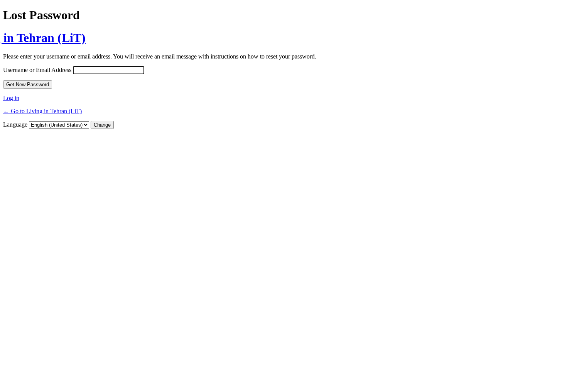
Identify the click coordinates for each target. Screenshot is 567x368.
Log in (11, 98)
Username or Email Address (37, 70)
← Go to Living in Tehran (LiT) (42, 111)
